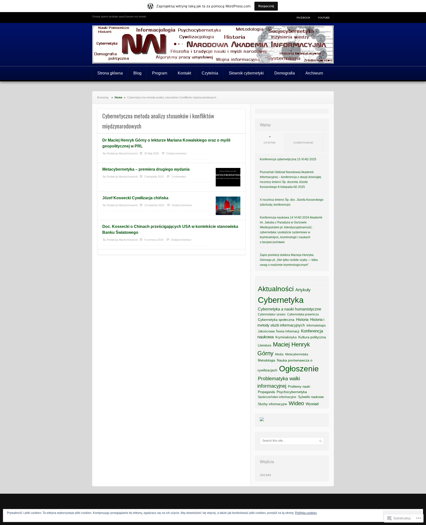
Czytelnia (210, 73)
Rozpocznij (266, 6)
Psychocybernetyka (292, 392)
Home (118, 97)
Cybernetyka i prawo (271, 314)
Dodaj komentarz (176, 153)
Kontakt (184, 73)
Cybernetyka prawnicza (303, 314)
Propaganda (266, 392)
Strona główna (110, 73)
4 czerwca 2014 (153, 239)
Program (159, 73)
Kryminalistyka (286, 337)
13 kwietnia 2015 (154, 205)
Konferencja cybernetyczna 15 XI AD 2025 (288, 159)
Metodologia (266, 360)
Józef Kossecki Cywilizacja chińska (135, 198)
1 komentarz (178, 176)
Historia (302, 320)
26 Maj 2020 (151, 153)
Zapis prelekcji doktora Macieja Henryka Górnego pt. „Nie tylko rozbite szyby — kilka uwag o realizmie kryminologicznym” (289, 260)
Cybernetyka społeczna (276, 320)
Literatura (264, 345)
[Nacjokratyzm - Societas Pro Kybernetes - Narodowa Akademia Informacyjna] (262, 421)
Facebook (303, 17)
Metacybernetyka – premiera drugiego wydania (146, 169)
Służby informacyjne (272, 404)
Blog (137, 73)
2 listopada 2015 (154, 176)
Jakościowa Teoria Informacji (278, 331)
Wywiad (312, 404)
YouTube (324, 17)
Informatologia (316, 325)
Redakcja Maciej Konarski (122, 153)
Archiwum (314, 73)
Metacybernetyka (296, 354)
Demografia (284, 73)
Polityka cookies (306, 513)
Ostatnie (270, 142)
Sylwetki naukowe (311, 397)
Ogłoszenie (299, 368)
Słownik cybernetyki (246, 73)
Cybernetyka (280, 300)
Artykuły (303, 289)
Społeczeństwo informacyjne (277, 397)
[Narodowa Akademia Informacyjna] (213, 44)
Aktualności (276, 289)
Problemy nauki (299, 386)
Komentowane (303, 142)
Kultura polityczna (312, 337)
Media (279, 354)
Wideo (296, 403)
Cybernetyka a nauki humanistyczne (289, 309)
